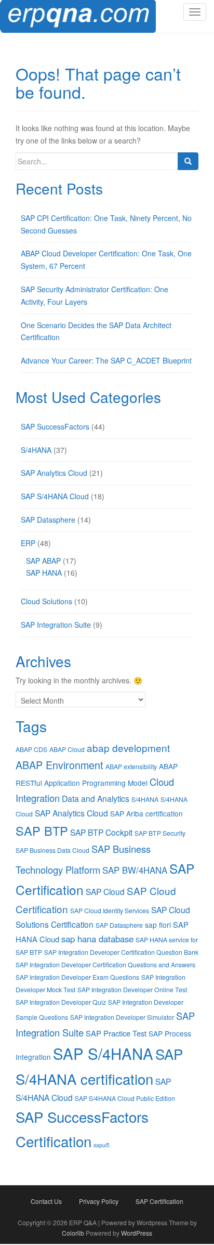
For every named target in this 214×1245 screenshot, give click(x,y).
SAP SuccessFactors (55, 426)
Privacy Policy (98, 1201)
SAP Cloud (105, 891)
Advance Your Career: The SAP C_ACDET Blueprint (106, 360)
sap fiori (158, 924)
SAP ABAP (43, 560)
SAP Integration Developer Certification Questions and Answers (105, 964)
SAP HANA (44, 572)
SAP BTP (42, 830)
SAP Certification (159, 1201)
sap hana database (97, 938)
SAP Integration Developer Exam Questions (77, 976)
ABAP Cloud (67, 749)
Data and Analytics (95, 798)
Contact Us (46, 1201)
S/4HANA (36, 450)
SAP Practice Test (116, 1033)
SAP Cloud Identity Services (109, 910)
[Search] (188, 161)
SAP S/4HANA (103, 1053)
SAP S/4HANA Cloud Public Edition (125, 1098)
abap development (128, 748)
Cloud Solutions (46, 601)
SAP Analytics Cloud (54, 473)
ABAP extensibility (131, 766)
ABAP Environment (59, 764)
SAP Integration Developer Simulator (122, 1017)
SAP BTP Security (160, 832)
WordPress (136, 1232)
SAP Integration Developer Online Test (132, 989)
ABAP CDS (31, 749)
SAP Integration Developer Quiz (61, 1001)
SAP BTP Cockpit (101, 832)
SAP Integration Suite (56, 624)
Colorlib (73, 1232)
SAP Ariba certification (146, 813)
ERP (28, 543)
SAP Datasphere (48, 519)
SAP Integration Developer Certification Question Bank (121, 952)
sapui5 (101, 1145)
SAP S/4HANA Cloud (55, 496)
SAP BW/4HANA (134, 870)
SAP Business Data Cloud (52, 850)
